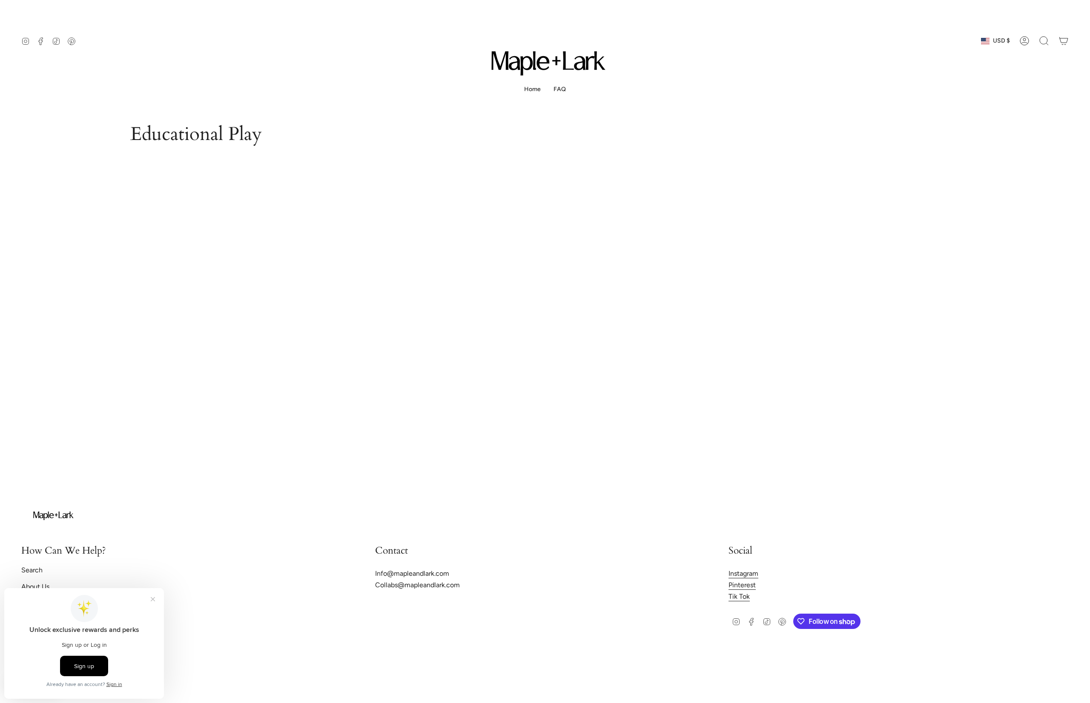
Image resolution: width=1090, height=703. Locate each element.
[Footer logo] (53, 515)
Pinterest (742, 585)
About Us (35, 587)
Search (32, 570)
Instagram (743, 573)
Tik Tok (739, 596)
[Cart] (1063, 41)
